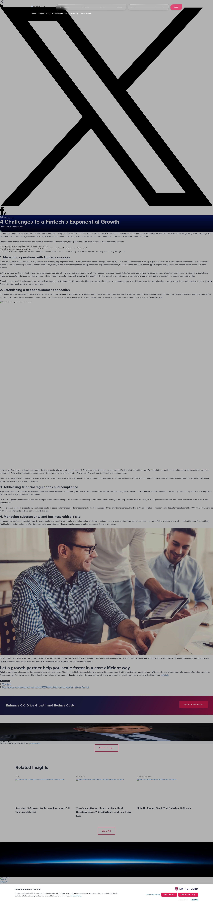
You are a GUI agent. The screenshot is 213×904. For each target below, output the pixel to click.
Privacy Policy (76, 896)
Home (33, 13)
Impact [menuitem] (102, 7)
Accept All (169, 895)
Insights (41, 13)
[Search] (152, 7)
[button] (162, 7)
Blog (48, 13)
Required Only (188, 895)
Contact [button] (176, 7)
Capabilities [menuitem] (64, 7)
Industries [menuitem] (85, 7)
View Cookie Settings (153, 894)
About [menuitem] (119, 7)
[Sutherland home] (42, 7)
